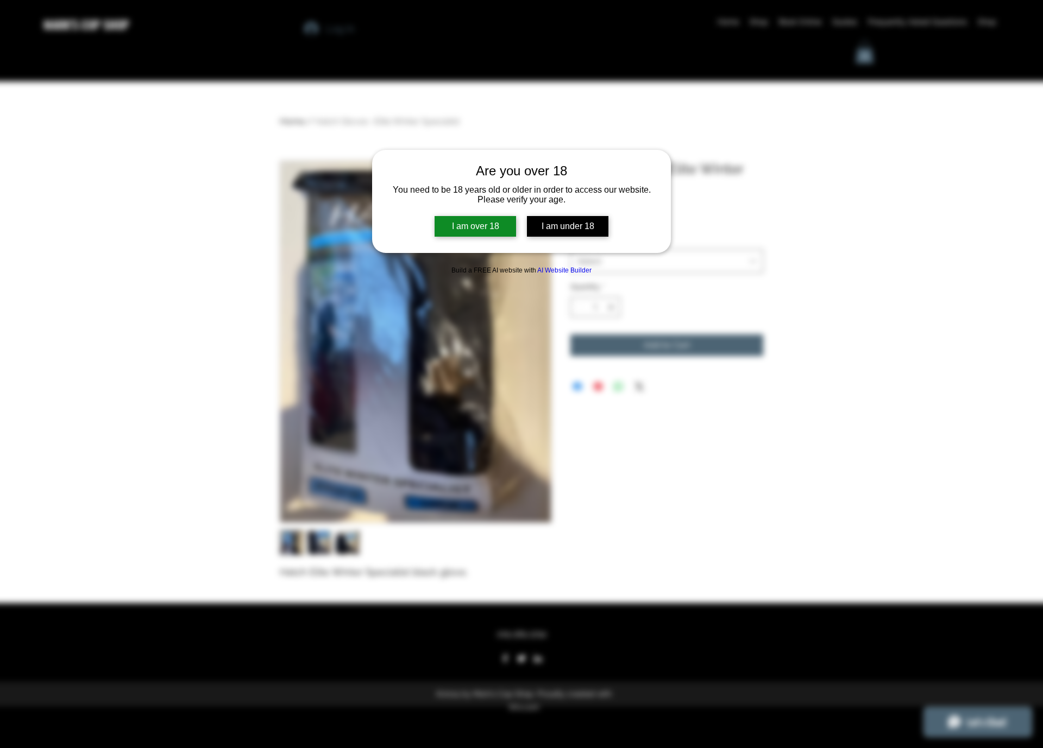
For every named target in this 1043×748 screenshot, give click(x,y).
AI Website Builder (564, 270)
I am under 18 (568, 226)
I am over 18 (475, 226)
